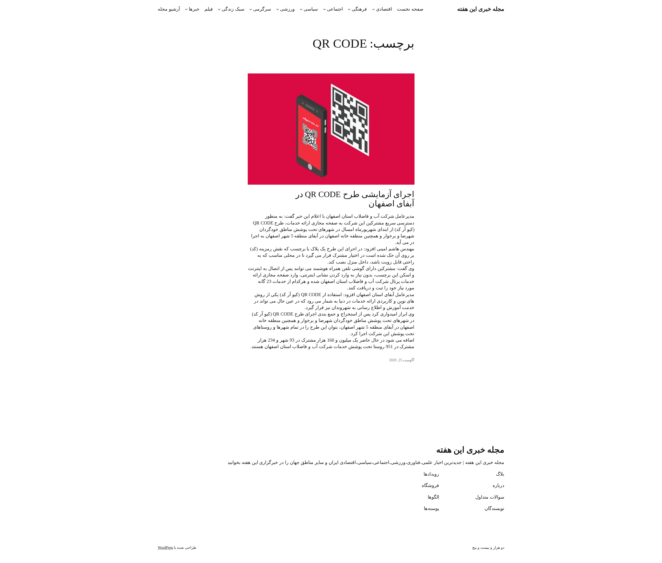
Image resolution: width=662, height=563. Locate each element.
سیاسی (311, 9)
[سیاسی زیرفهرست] (301, 9)
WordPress (165, 548)
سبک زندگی (233, 9)
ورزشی (287, 9)
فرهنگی (359, 9)
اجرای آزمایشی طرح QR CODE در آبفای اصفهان (355, 199)
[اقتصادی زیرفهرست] (373, 9)
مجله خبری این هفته (481, 9)
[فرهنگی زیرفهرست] (349, 9)
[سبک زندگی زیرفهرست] (219, 9)
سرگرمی (262, 9)
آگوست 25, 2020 (402, 360)
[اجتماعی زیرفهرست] (324, 9)
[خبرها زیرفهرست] (186, 9)
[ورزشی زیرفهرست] (277, 9)
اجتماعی (335, 9)
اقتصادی (384, 9)
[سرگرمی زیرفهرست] (250, 9)
